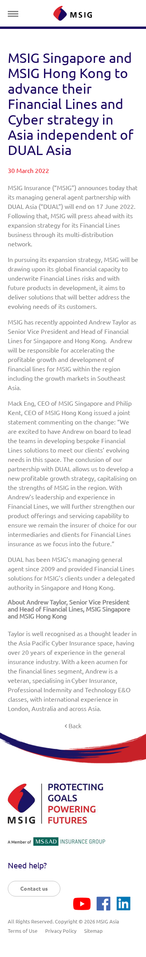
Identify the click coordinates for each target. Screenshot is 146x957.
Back (75, 725)
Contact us (34, 889)
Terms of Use (22, 931)
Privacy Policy (60, 931)
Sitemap (93, 931)
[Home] (72, 13)
